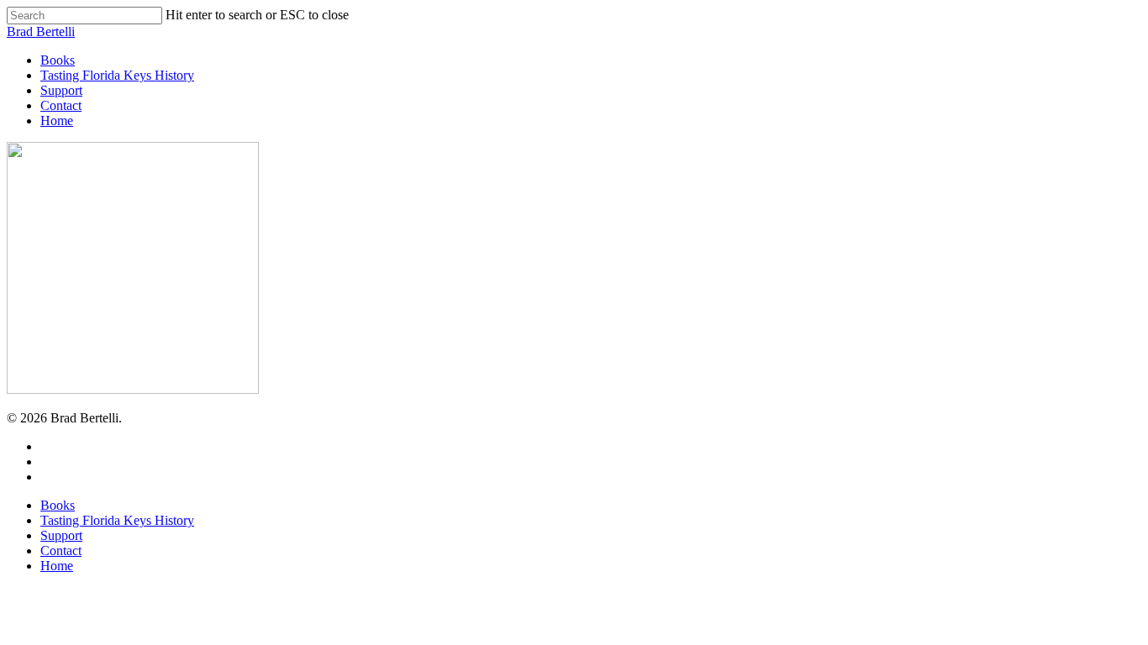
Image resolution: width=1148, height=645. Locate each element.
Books (57, 505)
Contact (61, 550)
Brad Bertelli (41, 31)
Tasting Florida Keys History (117, 520)
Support (61, 535)
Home (56, 565)
